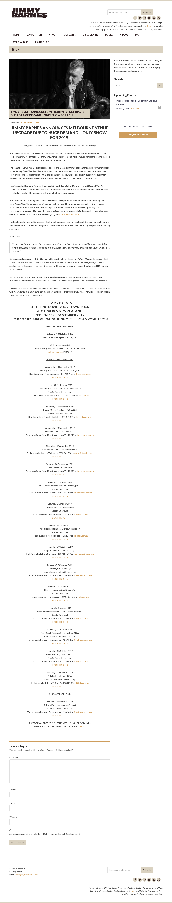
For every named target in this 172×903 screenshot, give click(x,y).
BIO (137, 35)
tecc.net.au (84, 395)
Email (12, 803)
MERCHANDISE (20, 42)
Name (12, 789)
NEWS (52, 35)
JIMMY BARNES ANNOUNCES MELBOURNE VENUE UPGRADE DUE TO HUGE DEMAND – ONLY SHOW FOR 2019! (49, 113)
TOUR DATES (69, 35)
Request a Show (138, 135)
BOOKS (109, 35)
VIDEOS (124, 35)
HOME (16, 35)
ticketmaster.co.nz (85, 435)
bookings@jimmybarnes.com (26, 875)
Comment (14, 757)
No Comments (27, 123)
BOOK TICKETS (60, 377)
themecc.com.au (83, 374)
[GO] (160, 85)
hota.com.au (83, 597)
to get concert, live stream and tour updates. (136, 103)
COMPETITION (34, 35)
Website (13, 817)
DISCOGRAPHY (90, 35)
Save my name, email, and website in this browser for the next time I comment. (44, 834)
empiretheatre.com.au (84, 553)
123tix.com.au (82, 683)
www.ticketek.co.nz (83, 453)
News (37, 123)
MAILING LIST (42, 42)
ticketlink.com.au (84, 417)
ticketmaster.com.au (83, 492)
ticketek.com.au (81, 514)
